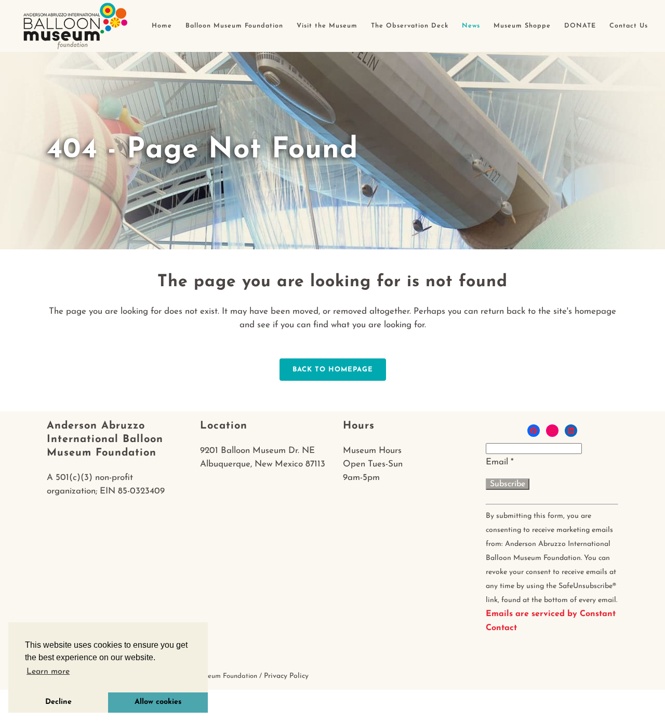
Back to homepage (332, 369)
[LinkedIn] (571, 430)
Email (500, 462)
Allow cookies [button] (158, 702)
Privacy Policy (286, 676)
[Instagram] (552, 430)
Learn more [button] (48, 671)
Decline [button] (58, 702)
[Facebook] (533, 430)
